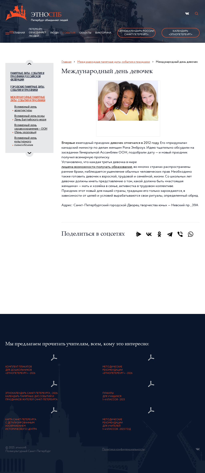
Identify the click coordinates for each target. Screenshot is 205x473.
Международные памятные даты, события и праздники (27, 99)
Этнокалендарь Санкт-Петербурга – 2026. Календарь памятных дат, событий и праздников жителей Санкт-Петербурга (31, 396)
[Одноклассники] (159, 234)
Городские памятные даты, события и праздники (27, 89)
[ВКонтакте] (149, 234)
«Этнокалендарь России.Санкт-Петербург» (136, 33)
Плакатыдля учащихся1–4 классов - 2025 (113, 396)
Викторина (103, 33)
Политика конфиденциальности (123, 449)
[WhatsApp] (190, 234)
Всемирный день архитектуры (25, 109)
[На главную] (36, 14)
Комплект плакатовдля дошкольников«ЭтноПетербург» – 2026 (20, 370)
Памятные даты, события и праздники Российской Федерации (27, 76)
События (69, 33)
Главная (19, 33)
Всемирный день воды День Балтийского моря (30, 118)
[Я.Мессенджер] (138, 234)
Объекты (85, 33)
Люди (54, 33)
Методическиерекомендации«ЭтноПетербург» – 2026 (117, 370)
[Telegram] (170, 234)
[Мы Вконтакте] (187, 13)
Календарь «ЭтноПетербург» (180, 33)
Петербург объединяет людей (37, 32)
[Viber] (180, 234)
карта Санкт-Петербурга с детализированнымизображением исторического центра (21, 424)
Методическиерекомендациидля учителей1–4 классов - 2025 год (116, 424)
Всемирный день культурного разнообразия (25, 142)
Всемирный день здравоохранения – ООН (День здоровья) (30, 129)
